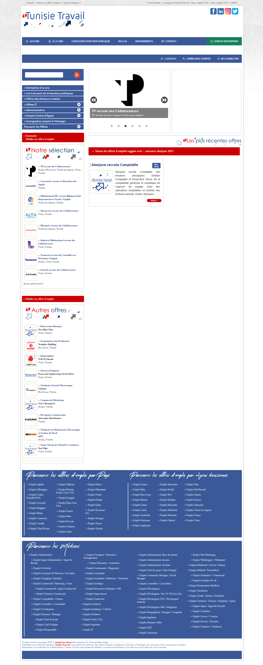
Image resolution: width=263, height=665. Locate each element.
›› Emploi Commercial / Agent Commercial (55, 588)
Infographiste (46, 356)
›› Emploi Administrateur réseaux (153, 560)
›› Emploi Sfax (191, 484)
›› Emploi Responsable (45, 629)
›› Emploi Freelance (90, 614)
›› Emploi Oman (93, 494)
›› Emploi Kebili (165, 489)
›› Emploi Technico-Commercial (49, 593)
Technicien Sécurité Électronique (55, 385)
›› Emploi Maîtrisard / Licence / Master (206, 565)
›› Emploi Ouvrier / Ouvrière (204, 621)
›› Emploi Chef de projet (46, 619)
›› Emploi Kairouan (140, 520)
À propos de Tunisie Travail (175, 3)
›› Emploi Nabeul (166, 520)
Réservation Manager (50, 326)
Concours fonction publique (91, 41)
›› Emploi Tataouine (193, 505)
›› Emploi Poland (93, 499)
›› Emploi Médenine (167, 510)
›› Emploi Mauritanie (95, 489)
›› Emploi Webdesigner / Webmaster (207, 560)
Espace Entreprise (71, 3)
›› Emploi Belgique (36, 508)
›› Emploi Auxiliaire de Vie (203, 580)
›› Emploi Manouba (167, 505)
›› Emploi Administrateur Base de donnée (157, 554)
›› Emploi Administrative (40, 554)
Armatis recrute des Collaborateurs (56, 270)
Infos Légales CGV (219, 3)
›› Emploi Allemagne (37, 489)
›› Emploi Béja (137, 489)
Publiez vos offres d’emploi (48, 3)
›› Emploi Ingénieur (90, 624)
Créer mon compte (199, 58)
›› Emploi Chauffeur (200, 611)
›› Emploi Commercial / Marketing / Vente (51, 583)
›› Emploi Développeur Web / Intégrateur (157, 607)
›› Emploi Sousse (192, 499)
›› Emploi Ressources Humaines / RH (102, 588)
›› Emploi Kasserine (167, 484)
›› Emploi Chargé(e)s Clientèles (46, 578)
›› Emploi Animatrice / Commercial (207, 575)
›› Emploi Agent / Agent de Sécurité (207, 606)
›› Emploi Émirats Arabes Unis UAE (65, 491)
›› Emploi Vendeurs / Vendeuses (206, 626)
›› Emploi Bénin (35, 513)
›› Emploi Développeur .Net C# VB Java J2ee (159, 593)
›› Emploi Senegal (94, 518)
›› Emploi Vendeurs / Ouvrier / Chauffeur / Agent (211, 601)
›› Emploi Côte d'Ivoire (38, 528)
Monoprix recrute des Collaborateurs (57, 225)
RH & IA (122, 41)
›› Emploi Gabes (138, 505)
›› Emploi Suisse (93, 523)
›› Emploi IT (87, 629)
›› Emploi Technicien (147, 632)
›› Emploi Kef (164, 494)
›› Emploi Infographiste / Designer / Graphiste (159, 612)
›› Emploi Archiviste (41, 568)
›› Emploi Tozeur (192, 515)
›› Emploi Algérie (35, 484)
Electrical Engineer (48, 370)
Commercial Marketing (51, 400)
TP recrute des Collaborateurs (54, 166)
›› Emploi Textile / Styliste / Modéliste (205, 595)
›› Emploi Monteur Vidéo (149, 622)
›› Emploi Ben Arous (140, 494)
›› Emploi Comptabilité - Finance (47, 598)
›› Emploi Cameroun (37, 518)
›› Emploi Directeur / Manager (46, 614)
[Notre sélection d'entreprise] (53, 162)
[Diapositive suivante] (164, 100)
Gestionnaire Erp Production (53, 341)
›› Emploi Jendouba (140, 515)
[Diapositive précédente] (93, 100)
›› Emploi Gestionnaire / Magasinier (101, 568)
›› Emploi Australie (36, 502)
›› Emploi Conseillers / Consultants (48, 604)
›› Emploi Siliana (192, 494)
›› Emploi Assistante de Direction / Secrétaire (53, 573)
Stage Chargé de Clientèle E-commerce (58, 445)
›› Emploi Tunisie (94, 528)
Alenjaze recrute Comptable (114, 165)
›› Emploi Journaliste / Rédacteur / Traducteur (106, 578)
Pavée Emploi (154, 3)
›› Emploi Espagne (65, 497)
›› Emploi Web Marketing (202, 554)
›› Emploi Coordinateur (42, 609)
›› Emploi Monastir (167, 515)
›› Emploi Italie (63, 516)
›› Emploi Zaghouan (140, 525)
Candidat (170, 58)
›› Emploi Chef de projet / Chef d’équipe (156, 570)
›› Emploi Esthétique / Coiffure (96, 609)
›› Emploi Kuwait (65, 521)
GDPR (233, 3)
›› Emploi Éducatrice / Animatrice (103, 563)
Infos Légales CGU (199, 3)
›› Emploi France (64, 511)
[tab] (111, 126)
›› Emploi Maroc (93, 484)
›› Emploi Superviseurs (95, 593)
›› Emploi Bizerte (139, 499)
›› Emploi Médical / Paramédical (203, 570)
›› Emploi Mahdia (166, 499)
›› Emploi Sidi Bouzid (195, 489)
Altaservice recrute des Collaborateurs (58, 210)
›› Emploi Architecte (91, 604)
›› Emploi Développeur (148, 588)
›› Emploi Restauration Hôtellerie (203, 585)
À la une (57, 41)
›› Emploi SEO (144, 627)
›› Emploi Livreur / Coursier (204, 616)
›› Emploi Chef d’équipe (46, 624)
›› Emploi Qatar (93, 505)
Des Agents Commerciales (52, 415)
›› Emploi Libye (64, 531)
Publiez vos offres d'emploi (40, 299)
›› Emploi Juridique (93, 583)
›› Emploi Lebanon (65, 526)
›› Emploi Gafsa (138, 510)
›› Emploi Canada (35, 523)
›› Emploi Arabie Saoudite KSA (35, 496)
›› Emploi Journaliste (94, 573)
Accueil (30, 3)
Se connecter (230, 58)
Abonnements (144, 41)
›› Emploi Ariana (138, 484)
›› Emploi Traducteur (94, 598)
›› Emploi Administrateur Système (153, 565)
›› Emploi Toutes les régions (198, 510)
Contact (170, 41)
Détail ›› (154, 200)
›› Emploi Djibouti (65, 484)
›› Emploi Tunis (192, 520)
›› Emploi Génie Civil (91, 619)
